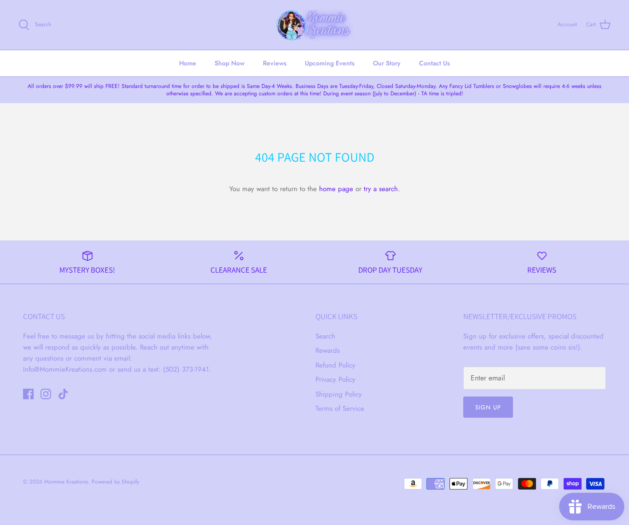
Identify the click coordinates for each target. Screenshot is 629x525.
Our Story (387, 63)
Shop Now (230, 63)
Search (325, 336)
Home (187, 63)
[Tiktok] (63, 394)
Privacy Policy (335, 379)
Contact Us (434, 63)
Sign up (488, 407)
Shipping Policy (338, 394)
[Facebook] (28, 394)
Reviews (274, 63)
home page (336, 189)
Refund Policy (335, 365)
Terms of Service (339, 408)
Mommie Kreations (66, 482)
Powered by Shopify (115, 482)
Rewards (327, 350)
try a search (381, 189)
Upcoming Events (330, 63)
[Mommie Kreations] (314, 25)
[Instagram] (46, 394)
